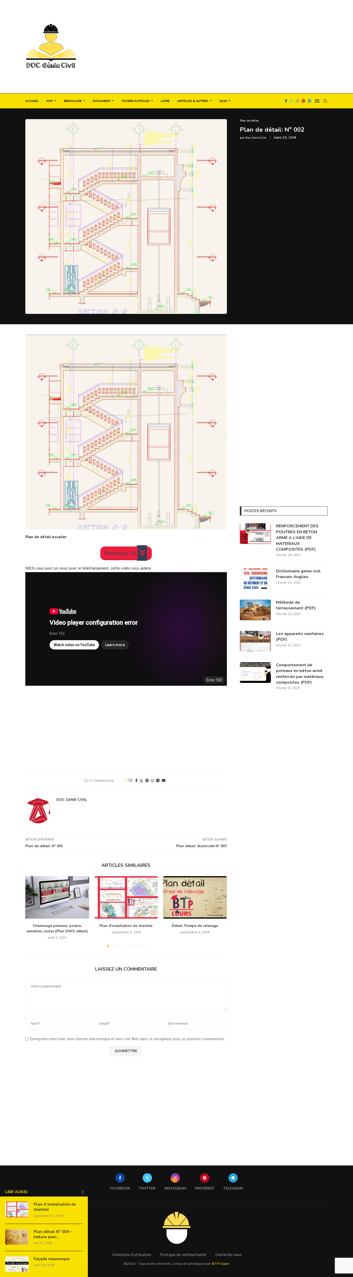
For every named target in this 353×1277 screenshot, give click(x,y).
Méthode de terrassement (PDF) (296, 605)
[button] (32, 911)
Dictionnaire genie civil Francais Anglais (298, 574)
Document (102, 101)
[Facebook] (286, 100)
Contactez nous (228, 1255)
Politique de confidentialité (183, 1255)
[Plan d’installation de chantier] (126, 897)
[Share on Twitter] (141, 781)
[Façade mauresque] (16, 1264)
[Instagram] (297, 100)
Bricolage (73, 101)
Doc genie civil (255, 138)
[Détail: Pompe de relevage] (195, 897)
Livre (165, 101)
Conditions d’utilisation (131, 1255)
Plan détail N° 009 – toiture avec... (53, 1234)
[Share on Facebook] (136, 781)
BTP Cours (220, 1264)
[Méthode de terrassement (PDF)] (255, 610)
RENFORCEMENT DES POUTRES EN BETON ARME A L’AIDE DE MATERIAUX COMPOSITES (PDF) (297, 537)
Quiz (223, 101)
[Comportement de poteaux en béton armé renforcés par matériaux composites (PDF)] (255, 672)
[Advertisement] (228, 46)
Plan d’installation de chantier (126, 925)
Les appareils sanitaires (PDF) (300, 636)
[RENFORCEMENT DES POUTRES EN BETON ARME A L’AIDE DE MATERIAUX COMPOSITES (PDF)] (255, 533)
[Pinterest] (303, 100)
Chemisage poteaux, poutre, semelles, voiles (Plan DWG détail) (57, 928)
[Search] (325, 100)
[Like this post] (130, 781)
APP (49, 101)
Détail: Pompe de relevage (195, 925)
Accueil (32, 101)
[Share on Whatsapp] (152, 781)
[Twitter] (291, 100)
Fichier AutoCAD (136, 101)
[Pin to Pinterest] (147, 781)
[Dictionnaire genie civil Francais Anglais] (255, 578)
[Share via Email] (163, 781)
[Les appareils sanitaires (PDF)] (255, 641)
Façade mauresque (52, 1258)
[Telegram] (309, 100)
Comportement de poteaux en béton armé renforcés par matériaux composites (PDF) (300, 673)
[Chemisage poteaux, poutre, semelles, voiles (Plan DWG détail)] (57, 897)
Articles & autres (192, 101)
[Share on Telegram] (158, 781)
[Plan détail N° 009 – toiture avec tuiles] (16, 1237)
